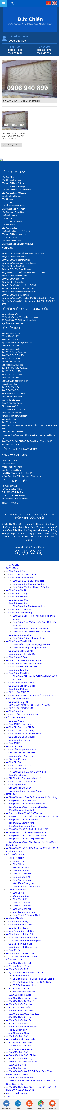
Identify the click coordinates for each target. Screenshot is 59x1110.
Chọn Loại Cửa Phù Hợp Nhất (15, 495)
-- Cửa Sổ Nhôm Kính (17, 928)
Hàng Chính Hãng (9, 460)
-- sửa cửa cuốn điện (16, 1029)
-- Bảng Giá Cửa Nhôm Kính (20, 822)
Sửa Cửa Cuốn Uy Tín (11, 371)
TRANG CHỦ (12, 565)
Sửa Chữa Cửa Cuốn (10, 345)
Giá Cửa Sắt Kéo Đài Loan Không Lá (17, 244)
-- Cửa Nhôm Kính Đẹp (17, 921)
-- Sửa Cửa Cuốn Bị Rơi (18, 969)
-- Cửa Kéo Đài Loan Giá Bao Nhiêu (24, 733)
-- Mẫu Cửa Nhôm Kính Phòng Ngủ (23, 940)
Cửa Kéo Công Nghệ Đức (13, 212)
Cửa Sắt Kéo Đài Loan (11, 180)
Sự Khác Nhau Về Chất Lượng (15, 498)
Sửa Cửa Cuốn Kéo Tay (12, 374)
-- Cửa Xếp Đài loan (16, 784)
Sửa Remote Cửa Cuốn (12, 396)
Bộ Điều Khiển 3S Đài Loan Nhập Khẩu (19, 320)
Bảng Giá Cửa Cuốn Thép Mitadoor (17, 294)
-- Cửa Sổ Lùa (13, 950)
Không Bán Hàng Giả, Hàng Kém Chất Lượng (21, 476)
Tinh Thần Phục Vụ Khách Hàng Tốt (17, 473)
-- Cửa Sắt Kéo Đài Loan (18, 724)
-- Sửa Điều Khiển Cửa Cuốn (20, 1039)
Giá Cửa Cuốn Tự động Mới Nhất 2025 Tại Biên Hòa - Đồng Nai (13, 136)
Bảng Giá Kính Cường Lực (13, 282)
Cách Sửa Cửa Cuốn (10, 406)
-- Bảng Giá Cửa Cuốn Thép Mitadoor (25, 838)
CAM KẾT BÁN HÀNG (14, 455)
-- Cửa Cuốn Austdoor (17, 603)
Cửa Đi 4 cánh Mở (22, 880)
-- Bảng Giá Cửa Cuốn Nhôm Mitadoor (25, 803)
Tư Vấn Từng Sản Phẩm (12, 489)
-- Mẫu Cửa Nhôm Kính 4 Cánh (21, 937)
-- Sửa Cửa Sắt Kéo (16, 1065)
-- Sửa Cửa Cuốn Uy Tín (18, 1017)
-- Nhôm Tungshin (15, 858)
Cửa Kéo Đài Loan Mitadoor (14, 193)
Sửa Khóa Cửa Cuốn (10, 390)
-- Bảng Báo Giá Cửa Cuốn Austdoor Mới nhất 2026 (32, 816)
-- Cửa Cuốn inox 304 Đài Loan (21, 666)
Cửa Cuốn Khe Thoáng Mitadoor (29, 584)
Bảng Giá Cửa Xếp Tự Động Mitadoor (18, 288)
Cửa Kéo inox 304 (10, 224)
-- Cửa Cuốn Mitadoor (17, 596)
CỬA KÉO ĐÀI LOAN (14, 172)
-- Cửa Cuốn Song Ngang (19, 612)
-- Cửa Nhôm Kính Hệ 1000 (20, 953)
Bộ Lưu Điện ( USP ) (10, 336)
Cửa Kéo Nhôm (8, 177)
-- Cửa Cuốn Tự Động (17, 701)
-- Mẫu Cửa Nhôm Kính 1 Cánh (21, 956)
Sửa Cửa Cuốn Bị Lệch (11, 333)
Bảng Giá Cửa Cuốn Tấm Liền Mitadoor (19, 263)
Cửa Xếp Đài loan (9, 237)
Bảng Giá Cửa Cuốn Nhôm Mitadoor (17, 259)
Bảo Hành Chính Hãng (11, 470)
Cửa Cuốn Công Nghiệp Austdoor (29, 647)
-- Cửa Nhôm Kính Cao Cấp (20, 934)
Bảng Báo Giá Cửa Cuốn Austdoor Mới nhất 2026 (23, 272)
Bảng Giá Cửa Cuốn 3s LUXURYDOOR (19, 285)
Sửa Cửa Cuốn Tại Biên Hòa (14, 352)
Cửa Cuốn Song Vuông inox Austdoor (31, 631)
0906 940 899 (17, 40)
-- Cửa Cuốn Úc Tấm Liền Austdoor (24, 663)
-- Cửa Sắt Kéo (13, 743)
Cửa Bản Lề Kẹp (21, 870)
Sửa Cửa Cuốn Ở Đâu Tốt (13, 355)
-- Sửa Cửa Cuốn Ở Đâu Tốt (20, 1001)
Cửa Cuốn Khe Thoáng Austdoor (29, 606)
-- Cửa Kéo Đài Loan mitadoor (21, 781)
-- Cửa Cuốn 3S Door (17, 657)
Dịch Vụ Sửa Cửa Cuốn (12, 403)
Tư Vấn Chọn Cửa (9, 486)
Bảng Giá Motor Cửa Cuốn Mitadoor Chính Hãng (23, 253)
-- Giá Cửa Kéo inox (16, 759)
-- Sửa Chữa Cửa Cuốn (18, 988)
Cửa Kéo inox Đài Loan (12, 221)
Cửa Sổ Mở (18, 893)
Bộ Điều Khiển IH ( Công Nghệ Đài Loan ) (20, 317)
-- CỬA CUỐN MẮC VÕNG (19, 708)
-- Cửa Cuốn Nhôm (15, 571)
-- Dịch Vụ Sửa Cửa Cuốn (19, 1049)
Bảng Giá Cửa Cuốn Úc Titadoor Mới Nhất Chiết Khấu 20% (28, 298)
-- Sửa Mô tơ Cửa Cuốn (18, 1007)
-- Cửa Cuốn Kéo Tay (16, 593)
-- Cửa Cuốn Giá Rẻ (16, 590)
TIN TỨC (10, 1096)
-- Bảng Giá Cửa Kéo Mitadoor (21, 800)
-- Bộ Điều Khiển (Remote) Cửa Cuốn (25, 972)
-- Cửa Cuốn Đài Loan (17, 689)
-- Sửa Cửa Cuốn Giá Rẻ (18, 994)
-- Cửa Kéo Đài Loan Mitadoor (21, 736)
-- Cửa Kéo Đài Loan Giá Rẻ (20, 727)
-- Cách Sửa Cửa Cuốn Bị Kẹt (21, 1055)
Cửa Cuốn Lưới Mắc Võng (19, 449)
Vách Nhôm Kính (21, 867)
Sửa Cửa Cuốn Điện (10, 377)
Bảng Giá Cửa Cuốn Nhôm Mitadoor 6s (19, 291)
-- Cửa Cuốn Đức (14, 711)
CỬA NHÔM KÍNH (15, 854)
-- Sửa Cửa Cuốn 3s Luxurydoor (22, 1026)
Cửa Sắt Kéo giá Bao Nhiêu (13, 205)
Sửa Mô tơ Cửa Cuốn (11, 361)
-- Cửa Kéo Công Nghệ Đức (20, 756)
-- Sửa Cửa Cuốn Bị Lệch (18, 963)
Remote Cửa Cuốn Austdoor (14, 415)
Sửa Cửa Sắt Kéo (9, 419)
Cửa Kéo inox (7, 202)
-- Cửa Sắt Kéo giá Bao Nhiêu (21, 749)
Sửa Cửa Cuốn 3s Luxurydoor (15, 380)
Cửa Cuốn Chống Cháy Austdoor (29, 638)
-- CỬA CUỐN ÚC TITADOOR (21, 574)
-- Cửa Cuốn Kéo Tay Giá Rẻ (20, 654)
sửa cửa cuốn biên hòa (24, 991)
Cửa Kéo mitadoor (10, 228)
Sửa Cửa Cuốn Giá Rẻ (11, 349)
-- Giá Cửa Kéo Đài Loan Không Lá (23, 778)
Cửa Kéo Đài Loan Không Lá (14, 186)
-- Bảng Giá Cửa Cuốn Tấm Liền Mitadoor (27, 807)
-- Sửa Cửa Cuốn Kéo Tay (19, 1020)
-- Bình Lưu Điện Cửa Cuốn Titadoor (24, 813)
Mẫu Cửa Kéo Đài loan (11, 196)
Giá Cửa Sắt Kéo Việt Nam (13, 208)
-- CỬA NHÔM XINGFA (17, 692)
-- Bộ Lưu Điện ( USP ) (17, 966)
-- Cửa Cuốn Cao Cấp (17, 600)
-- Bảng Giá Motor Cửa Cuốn (20, 810)
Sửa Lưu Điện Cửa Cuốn (12, 365)
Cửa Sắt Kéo (7, 199)
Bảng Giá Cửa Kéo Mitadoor (14, 256)
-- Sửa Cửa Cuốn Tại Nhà (19, 1004)
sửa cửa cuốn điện (9, 384)
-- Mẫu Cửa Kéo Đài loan (18, 740)
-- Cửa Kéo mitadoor (16, 775)
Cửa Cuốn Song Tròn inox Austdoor (30, 628)
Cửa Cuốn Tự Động (31, 101)
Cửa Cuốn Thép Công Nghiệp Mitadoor (32, 644)
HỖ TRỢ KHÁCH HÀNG (15, 481)
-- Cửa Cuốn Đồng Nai (17, 673)
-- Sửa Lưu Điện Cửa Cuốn (19, 1010)
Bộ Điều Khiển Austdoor (12, 323)
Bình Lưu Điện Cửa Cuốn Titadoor (16, 269)
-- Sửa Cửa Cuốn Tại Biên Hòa (21, 998)
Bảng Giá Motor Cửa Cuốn (13, 266)
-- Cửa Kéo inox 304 (16, 768)
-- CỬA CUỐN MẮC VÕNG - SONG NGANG (28, 705)
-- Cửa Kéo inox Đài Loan (19, 765)
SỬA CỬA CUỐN (12, 328)
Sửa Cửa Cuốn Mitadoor (12, 431)
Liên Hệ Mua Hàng (11, 145)
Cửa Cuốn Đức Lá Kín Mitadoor (28, 580)
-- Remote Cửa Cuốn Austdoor (21, 1061)
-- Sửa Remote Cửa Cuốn (19, 1042)
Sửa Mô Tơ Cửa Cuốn (11, 400)
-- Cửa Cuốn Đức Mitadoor (19, 577)
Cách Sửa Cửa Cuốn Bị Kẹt (13, 409)
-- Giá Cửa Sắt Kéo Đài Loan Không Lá (25, 791)
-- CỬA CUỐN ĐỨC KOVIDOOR (22, 714)
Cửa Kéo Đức (8, 218)
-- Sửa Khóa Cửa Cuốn (17, 1036)
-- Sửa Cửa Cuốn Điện (17, 1023)
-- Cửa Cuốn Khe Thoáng (19, 609)
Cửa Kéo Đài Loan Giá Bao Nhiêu (16, 189)
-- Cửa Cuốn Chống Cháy (19, 635)
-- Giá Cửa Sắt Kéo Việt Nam (20, 752)
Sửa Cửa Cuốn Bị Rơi (11, 339)
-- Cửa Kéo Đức (14, 762)
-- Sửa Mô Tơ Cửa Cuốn (18, 1045)
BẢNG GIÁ (8, 248)
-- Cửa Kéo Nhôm (15, 721)
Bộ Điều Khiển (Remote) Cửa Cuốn (25, 309)
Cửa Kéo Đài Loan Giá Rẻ (13, 183)
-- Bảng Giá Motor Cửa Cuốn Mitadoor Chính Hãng (31, 797)
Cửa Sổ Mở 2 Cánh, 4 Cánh (26, 886)
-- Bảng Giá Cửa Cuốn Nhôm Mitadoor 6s (27, 835)
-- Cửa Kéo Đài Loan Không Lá (21, 730)
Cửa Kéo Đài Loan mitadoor (14, 234)
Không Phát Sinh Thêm (12, 466)
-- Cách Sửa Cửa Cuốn (17, 1052)
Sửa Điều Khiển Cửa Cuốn (13, 393)
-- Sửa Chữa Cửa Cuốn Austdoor (22, 1014)
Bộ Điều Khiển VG (10, 314)
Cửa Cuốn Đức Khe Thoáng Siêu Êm (31, 587)
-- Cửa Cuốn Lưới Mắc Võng (20, 651)
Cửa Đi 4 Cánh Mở (22, 908)
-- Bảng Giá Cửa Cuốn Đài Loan (22, 819)
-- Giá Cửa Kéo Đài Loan (18, 787)
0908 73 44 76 (15, 53)
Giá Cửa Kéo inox (9, 215)
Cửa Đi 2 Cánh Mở (22, 877)
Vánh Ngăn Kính (21, 896)
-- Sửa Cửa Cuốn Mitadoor (19, 1077)
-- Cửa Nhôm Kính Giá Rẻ (19, 924)
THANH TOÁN (10, 503)
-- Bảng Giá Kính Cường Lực (20, 826)
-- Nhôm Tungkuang (16, 889)
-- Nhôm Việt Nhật (15, 918)
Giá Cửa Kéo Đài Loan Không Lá (16, 231)
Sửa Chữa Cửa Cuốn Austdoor (15, 368)
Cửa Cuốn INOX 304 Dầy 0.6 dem (30, 772)
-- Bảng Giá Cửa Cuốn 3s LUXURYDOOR (27, 829)
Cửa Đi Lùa (18, 864)
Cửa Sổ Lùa (19, 861)
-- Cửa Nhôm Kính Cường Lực (21, 947)
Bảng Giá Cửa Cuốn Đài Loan (14, 275)
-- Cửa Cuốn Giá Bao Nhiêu (20, 682)
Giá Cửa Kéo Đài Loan (11, 240)
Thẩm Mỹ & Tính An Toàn (13, 492)
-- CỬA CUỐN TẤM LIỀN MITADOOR (25, 660)
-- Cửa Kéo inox (14, 746)
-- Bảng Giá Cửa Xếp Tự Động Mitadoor (26, 832)
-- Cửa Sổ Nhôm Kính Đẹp (19, 943)
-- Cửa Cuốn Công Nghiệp (19, 641)
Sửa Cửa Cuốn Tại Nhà (11, 358)
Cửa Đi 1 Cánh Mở (22, 873)
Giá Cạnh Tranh (8, 463)
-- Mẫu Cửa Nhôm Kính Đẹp (20, 931)
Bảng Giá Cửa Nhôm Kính (13, 279)
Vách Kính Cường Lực (24, 883)
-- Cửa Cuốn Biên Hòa (17, 670)
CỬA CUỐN (12, 101)
